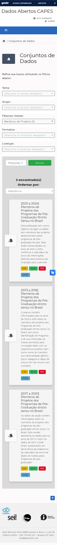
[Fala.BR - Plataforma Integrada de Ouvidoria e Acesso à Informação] (27, 518)
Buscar (40, 162)
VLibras (51, 21)
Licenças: (8, 143)
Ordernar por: (28, 184)
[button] (28, 93)
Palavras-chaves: (12, 115)
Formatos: (8, 129)
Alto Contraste (44, 18)
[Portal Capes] (6, 510)
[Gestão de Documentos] (12, 517)
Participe (42, 3)
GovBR (5, 3)
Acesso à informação (22, 3)
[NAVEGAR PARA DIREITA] (55, 3)
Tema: (6, 87)
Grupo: (6, 101)
